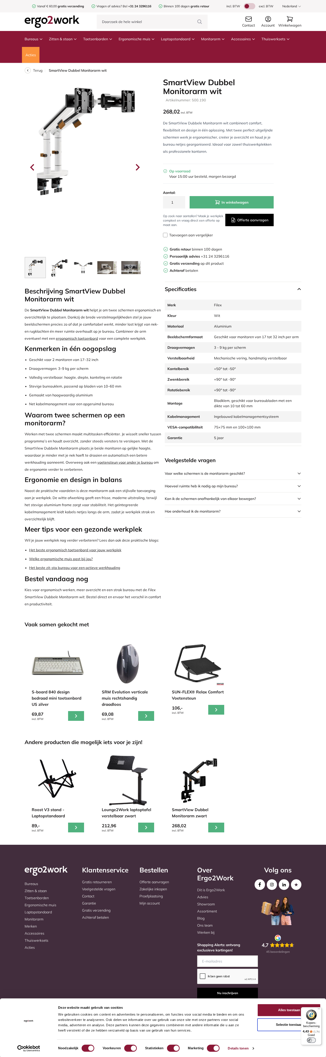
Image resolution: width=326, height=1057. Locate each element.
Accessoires (241, 39)
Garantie (89, 903)
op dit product (197, 263)
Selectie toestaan (289, 1024)
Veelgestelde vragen (98, 889)
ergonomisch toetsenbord (77, 338)
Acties (31, 55)
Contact (88, 896)
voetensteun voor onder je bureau (125, 462)
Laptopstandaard (175, 39)
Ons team (205, 925)
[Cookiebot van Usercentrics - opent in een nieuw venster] (28, 1048)
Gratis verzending (96, 910)
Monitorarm (210, 39)
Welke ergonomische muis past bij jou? (61, 559)
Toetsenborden (95, 39)
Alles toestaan (289, 1010)
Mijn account (149, 903)
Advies (202, 897)
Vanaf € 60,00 (47, 6)
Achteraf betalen (95, 917)
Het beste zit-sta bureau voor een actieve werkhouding (74, 567)
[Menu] (319, 1010)
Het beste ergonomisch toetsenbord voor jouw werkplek (75, 550)
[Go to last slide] (32, 167)
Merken (31, 926)
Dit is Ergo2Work (211, 890)
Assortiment (207, 911)
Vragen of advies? (109, 6)
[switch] (130, 1048)
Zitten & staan (61, 39)
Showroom (206, 904)
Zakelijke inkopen (153, 889)
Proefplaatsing (151, 896)
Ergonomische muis (134, 39)
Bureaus (31, 39)
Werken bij (205, 932)
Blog (201, 918)
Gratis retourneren (97, 882)
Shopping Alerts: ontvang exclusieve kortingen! (218, 947)
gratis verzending (71, 6)
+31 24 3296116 (199, 256)
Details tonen (238, 1048)
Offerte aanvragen (252, 220)
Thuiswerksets (273, 39)
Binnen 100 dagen (186, 6)
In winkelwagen (235, 202)
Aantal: (169, 192)
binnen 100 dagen (196, 249)
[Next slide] (137, 167)
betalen (184, 270)
